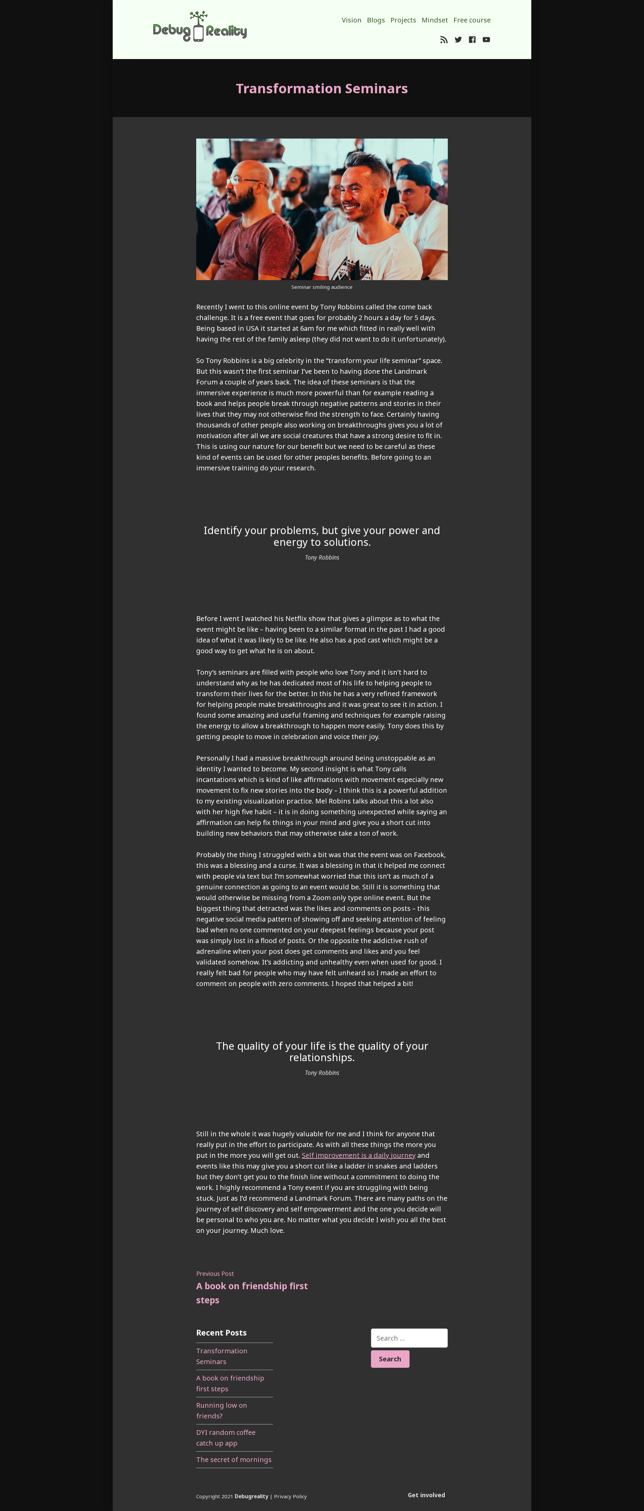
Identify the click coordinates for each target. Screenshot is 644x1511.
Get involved (426, 1495)
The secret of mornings (234, 1459)
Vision (352, 19)
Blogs (376, 19)
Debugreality (251, 1496)
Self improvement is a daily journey (359, 1155)
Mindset (435, 19)
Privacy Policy (290, 1496)
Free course (472, 19)
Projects (403, 19)
